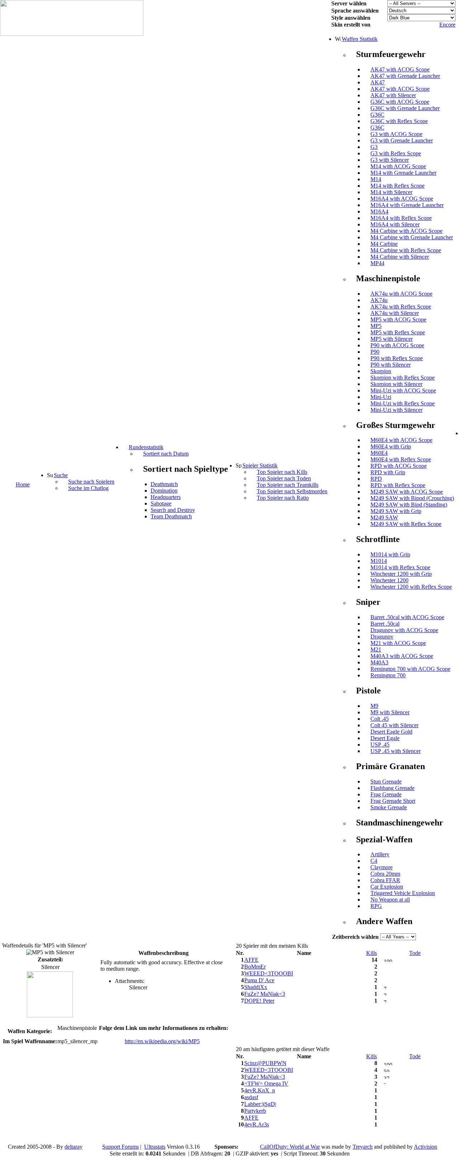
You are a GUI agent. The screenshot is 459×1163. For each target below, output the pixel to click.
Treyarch (362, 1147)
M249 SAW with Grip (395, 511)
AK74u (379, 300)
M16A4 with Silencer (395, 224)
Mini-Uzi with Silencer (396, 410)
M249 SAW (384, 517)
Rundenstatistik (146, 447)
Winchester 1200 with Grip (401, 574)
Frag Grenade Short (392, 801)
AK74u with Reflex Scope (400, 306)
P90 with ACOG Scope (397, 345)
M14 (375, 179)
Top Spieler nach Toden (284, 478)
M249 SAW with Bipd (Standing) (408, 505)
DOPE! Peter (259, 1001)
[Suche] (50, 475)
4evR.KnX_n (259, 1090)
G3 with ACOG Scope (396, 134)
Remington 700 (388, 675)
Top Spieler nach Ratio (283, 498)
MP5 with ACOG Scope (398, 319)
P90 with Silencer (390, 365)
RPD (376, 479)
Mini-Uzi (380, 397)
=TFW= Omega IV (266, 1083)
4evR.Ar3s (256, 1124)
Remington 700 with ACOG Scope (410, 669)
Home (23, 484)
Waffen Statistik (360, 39)
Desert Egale (384, 738)
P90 (374, 352)
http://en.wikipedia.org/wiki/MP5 (162, 1041)
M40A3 (379, 662)
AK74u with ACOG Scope (401, 294)
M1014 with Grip (390, 554)
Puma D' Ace (259, 980)
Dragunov (381, 637)
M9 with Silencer (390, 712)
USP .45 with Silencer (395, 751)
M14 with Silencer (391, 192)
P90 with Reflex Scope (396, 358)
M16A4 (379, 211)
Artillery (379, 854)
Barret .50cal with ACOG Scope (407, 617)
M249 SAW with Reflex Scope (405, 524)
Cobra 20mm (385, 874)
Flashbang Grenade (392, 788)
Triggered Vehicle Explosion (402, 893)
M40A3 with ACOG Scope (401, 656)
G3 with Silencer (389, 160)
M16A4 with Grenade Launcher (407, 205)
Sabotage (161, 503)
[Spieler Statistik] (238, 465)
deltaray (73, 1147)
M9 (374, 706)
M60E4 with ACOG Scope (401, 440)
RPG (376, 906)
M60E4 (379, 453)
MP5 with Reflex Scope (397, 332)
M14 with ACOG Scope (398, 166)
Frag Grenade (386, 794)
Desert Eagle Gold (391, 732)
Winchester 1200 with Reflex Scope (411, 587)
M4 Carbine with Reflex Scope (405, 250)
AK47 (377, 82)
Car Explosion (386, 887)
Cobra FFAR (385, 880)
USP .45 (379, 744)
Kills (371, 953)
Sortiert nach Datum (166, 454)
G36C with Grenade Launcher (405, 108)
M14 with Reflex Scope (397, 186)
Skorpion (380, 371)
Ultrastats (154, 1147)
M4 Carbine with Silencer (399, 257)
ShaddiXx (255, 987)
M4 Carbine (384, 244)
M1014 (378, 561)
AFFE (251, 960)
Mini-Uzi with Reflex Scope (402, 403)
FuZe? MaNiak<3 (264, 994)
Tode (415, 953)
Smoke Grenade (388, 807)
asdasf (251, 1097)
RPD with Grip (387, 472)
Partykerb (255, 1111)
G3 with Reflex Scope (395, 153)
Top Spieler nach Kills (282, 472)
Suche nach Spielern (91, 482)
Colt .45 (379, 719)
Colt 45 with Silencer (394, 725)
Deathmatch (164, 484)
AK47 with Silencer (393, 95)
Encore (447, 25)
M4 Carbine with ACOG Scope (406, 231)
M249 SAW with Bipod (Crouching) (412, 498)
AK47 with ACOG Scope (400, 69)
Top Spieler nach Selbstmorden (292, 491)
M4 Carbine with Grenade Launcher (411, 237)
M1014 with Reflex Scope (400, 567)
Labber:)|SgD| (260, 1104)
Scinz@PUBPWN (265, 1063)
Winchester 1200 (389, 580)
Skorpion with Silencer (396, 384)
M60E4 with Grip (390, 446)
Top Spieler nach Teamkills (287, 485)
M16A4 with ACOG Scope (401, 199)
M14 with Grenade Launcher (403, 173)
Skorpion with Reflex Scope (402, 378)
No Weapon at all (390, 899)
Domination (164, 491)
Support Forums (120, 1147)
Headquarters (166, 497)
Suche (61, 475)
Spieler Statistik (260, 465)
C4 (373, 861)
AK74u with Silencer (394, 313)
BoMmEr (255, 967)
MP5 (376, 326)
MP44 (377, 263)
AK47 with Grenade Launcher (405, 76)
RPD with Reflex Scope (397, 485)
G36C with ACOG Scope (399, 102)
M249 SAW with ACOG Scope (406, 492)
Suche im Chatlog (88, 488)
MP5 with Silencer (391, 339)
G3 (374, 147)
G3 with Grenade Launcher (401, 140)
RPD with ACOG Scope (398, 466)
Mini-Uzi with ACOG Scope (403, 390)
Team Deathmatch (171, 516)
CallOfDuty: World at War (290, 1147)
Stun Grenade (386, 781)
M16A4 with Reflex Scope (401, 218)
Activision (425, 1147)
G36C (377, 115)
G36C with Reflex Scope (399, 121)
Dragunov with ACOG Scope (404, 630)
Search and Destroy (173, 510)
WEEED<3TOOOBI (268, 973)
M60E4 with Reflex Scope (400, 459)
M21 (375, 649)
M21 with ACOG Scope (398, 643)
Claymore (381, 867)
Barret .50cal (384, 624)
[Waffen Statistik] (338, 39)
